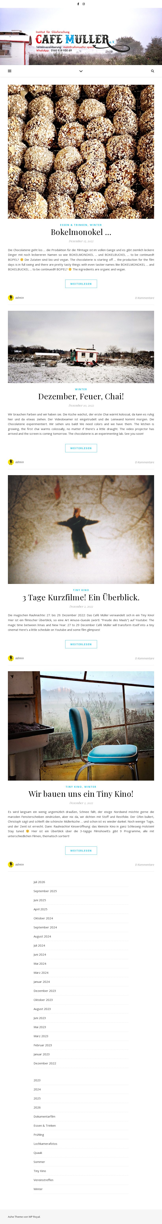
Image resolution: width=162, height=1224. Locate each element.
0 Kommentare (144, 298)
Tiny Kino (81, 590)
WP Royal (34, 1216)
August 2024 (42, 936)
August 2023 (42, 1009)
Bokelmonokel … (81, 231)
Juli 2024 (39, 945)
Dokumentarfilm (44, 1116)
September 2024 (45, 927)
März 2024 (41, 973)
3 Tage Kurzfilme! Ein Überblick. (81, 597)
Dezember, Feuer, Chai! (81, 396)
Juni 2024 (40, 954)
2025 (37, 1098)
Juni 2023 (40, 1018)
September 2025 (45, 891)
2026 (37, 1107)
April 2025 (40, 909)
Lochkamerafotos (45, 1144)
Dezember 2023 (45, 991)
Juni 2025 (40, 900)
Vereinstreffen (43, 1180)
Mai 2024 (40, 963)
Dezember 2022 (45, 1063)
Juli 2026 (39, 882)
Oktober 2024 (43, 918)
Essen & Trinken (74, 225)
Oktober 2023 (43, 1000)
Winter (96, 225)
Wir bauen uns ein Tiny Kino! (81, 793)
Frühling (39, 1135)
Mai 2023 (40, 1027)
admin (19, 298)
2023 (37, 1080)
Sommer (39, 1162)
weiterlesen (81, 284)
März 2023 (41, 1036)
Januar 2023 (42, 1054)
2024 (37, 1089)
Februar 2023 (43, 1045)
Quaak (38, 1153)
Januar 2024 (42, 982)
